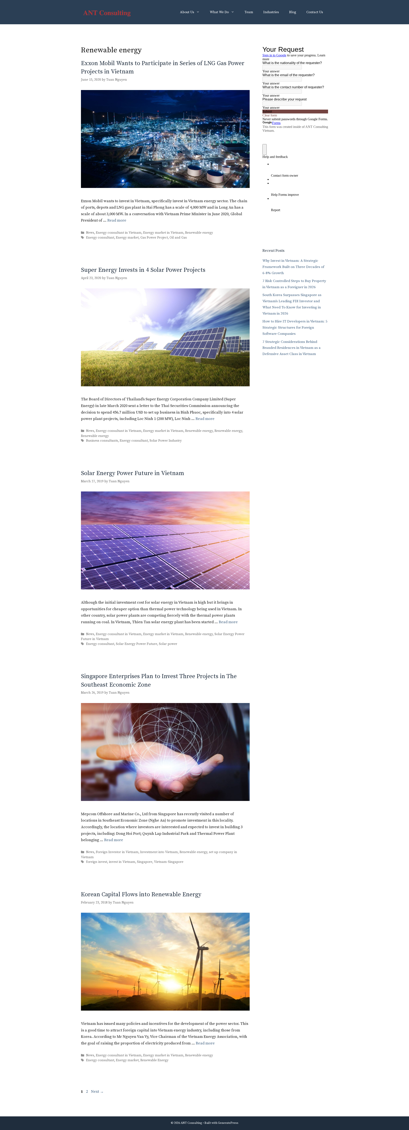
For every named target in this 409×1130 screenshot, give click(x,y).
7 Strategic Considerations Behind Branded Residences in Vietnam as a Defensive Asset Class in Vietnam (291, 348)
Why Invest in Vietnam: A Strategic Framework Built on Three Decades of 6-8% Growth (293, 266)
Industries (271, 12)
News (90, 233)
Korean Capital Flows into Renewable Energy (141, 894)
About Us (187, 12)
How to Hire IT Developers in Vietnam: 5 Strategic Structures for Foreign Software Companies (294, 327)
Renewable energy (199, 233)
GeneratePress (228, 1123)
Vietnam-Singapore (168, 862)
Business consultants (102, 441)
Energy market (127, 238)
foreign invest (96, 862)
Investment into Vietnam (159, 852)
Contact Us (314, 12)
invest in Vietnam (122, 862)
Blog (292, 12)
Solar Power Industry (166, 441)
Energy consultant (100, 238)
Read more (116, 220)
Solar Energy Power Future (136, 644)
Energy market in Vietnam (163, 233)
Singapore (144, 862)
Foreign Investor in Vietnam (117, 852)
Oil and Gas (178, 238)
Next (97, 1091)
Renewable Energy (154, 1060)
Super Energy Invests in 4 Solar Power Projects (143, 270)
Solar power (168, 644)
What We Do (219, 12)
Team (249, 12)
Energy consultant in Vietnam (118, 233)
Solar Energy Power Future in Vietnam (132, 473)
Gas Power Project (154, 238)
